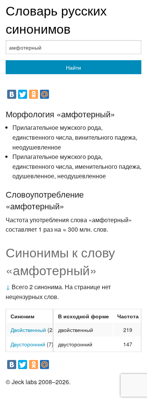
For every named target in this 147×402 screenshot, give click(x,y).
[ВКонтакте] (11, 94)
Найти (73, 67)
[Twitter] (22, 94)
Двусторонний (28, 344)
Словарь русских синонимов (56, 19)
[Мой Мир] (44, 94)
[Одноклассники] (33, 94)
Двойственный (28, 329)
